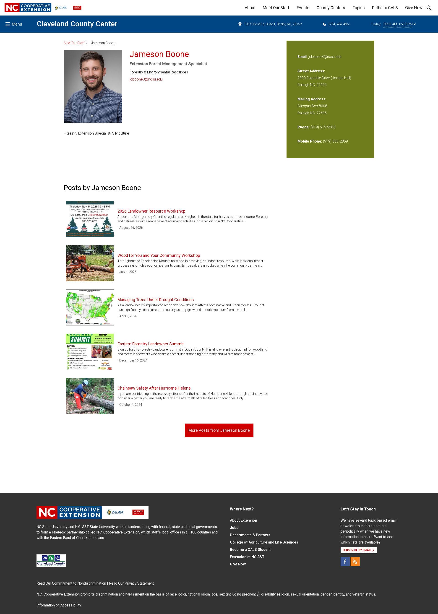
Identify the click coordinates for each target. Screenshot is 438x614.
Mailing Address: (311, 99)
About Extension (243, 520)
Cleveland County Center (77, 23)
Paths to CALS (385, 7)
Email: (302, 57)
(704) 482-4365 (339, 24)
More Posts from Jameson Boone (219, 430)
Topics (358, 7)
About (250, 7)
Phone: (303, 127)
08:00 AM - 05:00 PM (398, 24)
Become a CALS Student (250, 549)
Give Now (413, 7)
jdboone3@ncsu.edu (146, 79)
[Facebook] (345, 561)
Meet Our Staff (276, 7)
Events (303, 7)
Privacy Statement (139, 583)
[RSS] (355, 561)
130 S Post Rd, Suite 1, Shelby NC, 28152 (273, 24)
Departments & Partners (250, 535)
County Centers (331, 7)
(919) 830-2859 (335, 141)
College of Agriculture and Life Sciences (264, 542)
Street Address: (311, 71)
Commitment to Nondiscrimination (79, 583)
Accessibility (70, 605)
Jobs (234, 528)
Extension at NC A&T (247, 557)
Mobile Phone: (309, 141)
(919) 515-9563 (322, 127)
